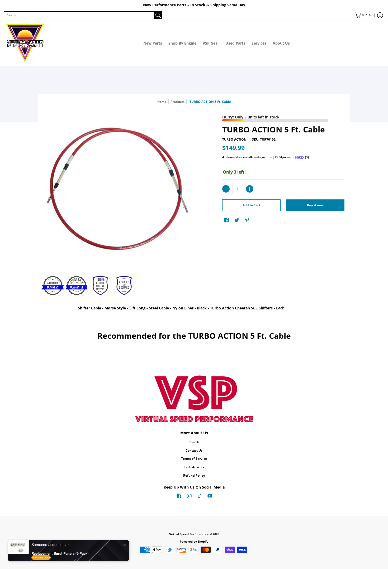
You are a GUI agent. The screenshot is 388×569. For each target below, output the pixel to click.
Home (162, 101)
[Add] (249, 189)
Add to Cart (251, 205)
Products (177, 101)
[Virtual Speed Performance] (25, 43)
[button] (364, 15)
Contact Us (194, 450)
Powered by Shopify (194, 541)
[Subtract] (226, 189)
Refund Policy (194, 475)
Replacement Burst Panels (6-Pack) (59, 553)
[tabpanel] (194, 309)
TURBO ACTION (234, 139)
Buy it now (315, 205)
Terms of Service (194, 458)
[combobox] (79, 15)
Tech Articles (194, 467)
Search (194, 442)
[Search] (158, 15)
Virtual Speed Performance (189, 534)
